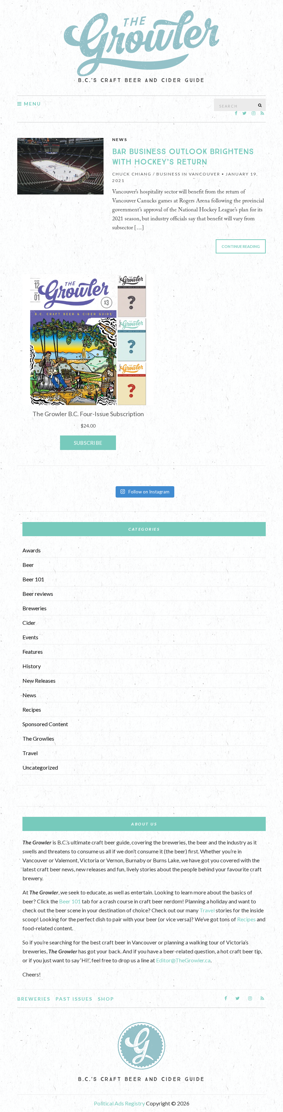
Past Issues (74, 999)
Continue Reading (241, 246)
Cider (29, 622)
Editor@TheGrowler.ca (183, 960)
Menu (31, 103)
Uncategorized (40, 767)
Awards (31, 550)
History (31, 666)
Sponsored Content (45, 724)
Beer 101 (33, 579)
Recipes (31, 709)
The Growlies (38, 738)
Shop (106, 999)
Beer (28, 564)
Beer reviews (37, 593)
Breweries (34, 608)
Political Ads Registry (120, 1103)
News (119, 139)
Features (32, 651)
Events (30, 637)
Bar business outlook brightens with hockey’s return (183, 157)
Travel (30, 753)
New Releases (39, 680)
